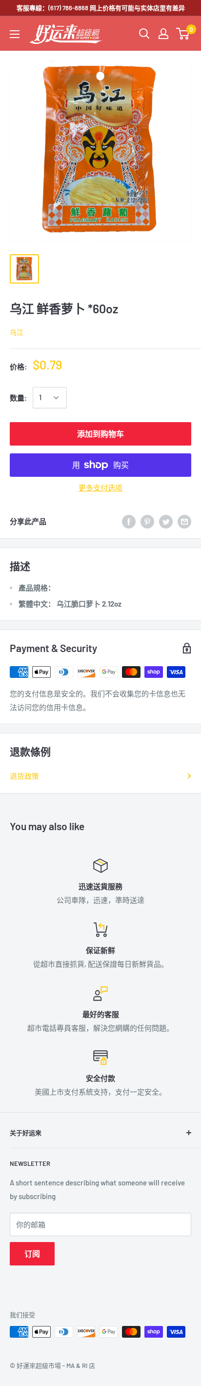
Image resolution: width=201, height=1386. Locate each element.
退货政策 (24, 776)
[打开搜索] (144, 33)
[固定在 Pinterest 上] (147, 521)
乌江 (16, 332)
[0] (183, 34)
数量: (18, 397)
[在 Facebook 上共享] (129, 521)
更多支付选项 (100, 487)
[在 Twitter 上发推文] (166, 521)
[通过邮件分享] (184, 521)
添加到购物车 (100, 433)
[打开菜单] (15, 34)
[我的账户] (163, 33)
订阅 (32, 1253)
